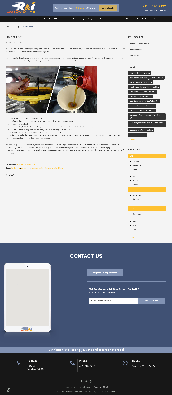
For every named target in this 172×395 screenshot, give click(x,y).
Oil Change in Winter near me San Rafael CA (146, 124)
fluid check (15, 168)
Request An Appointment (105, 272)
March (135, 180)
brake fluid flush (56, 168)
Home (8, 18)
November (137, 195)
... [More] (132, 139)
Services (30, 18)
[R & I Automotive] (21, 7)
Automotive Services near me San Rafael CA (146, 116)
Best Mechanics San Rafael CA (142, 110)
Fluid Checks (28, 27)
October (136, 161)
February (136, 203)
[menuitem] (8, 19)
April (134, 229)
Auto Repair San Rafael (26, 164)
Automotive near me (138, 135)
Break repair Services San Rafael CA (144, 87)
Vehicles (19, 18)
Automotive (134, 55)
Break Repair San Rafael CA (141, 82)
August (135, 169)
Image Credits (84, 387)
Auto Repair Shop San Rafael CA (143, 92)
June (134, 173)
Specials (41, 18)
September (137, 165)
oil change (25, 168)
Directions (100, 18)
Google (86, 381)
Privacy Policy (69, 387)
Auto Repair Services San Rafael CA (144, 101)
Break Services (136, 49)
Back (11, 175)
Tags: (131, 66)
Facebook (81, 381)
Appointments (108, 8)
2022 (132, 156)
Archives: (134, 149)
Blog (90, 18)
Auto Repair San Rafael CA (140, 96)
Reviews (65, 18)
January (136, 184)
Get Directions (151, 300)
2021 (132, 190)
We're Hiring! (78, 18)
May (134, 176)
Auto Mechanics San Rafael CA (142, 106)
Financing (112, 18)
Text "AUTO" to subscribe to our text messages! (143, 18)
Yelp (90, 381)
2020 (132, 208)
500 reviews (90, 8)
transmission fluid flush (40, 168)
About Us (53, 18)
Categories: (135, 37)
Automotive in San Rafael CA (141, 130)
